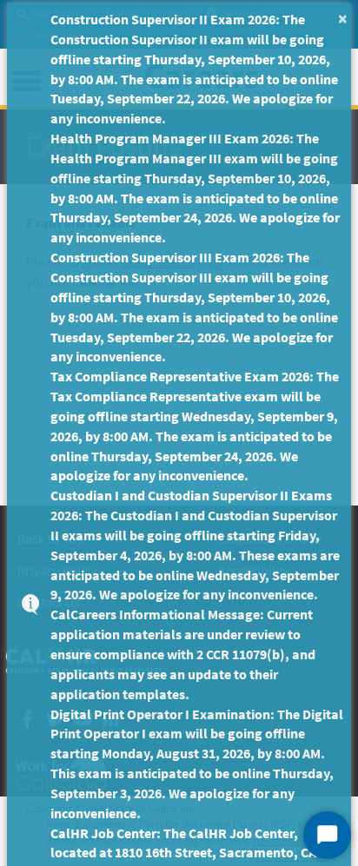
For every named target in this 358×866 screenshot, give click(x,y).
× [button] (343, 18)
